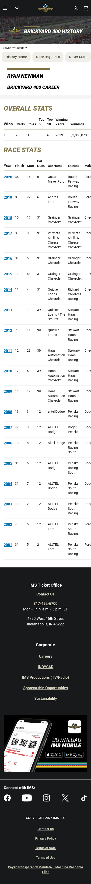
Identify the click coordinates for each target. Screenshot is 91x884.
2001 (8, 545)
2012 (8, 330)
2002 (8, 524)
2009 (8, 391)
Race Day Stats (48, 57)
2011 (8, 351)
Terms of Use (45, 857)
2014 (8, 290)
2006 (8, 443)
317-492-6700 (45, 603)
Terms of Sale (45, 848)
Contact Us (45, 594)
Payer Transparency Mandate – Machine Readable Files (45, 869)
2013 (8, 310)
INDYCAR (45, 667)
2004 (8, 484)
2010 (8, 371)
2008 (8, 412)
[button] (5, 8)
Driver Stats (78, 57)
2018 (8, 218)
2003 (8, 504)
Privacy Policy (45, 838)
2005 (8, 463)
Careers (45, 656)
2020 (8, 177)
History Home (16, 57)
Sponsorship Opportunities (45, 688)
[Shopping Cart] (86, 8)
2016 (8, 258)
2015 (8, 274)
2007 (8, 427)
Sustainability (45, 698)
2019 (8, 197)
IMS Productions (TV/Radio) (45, 677)
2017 (8, 233)
